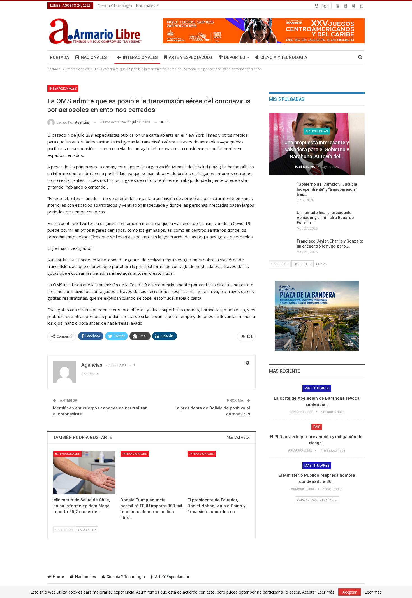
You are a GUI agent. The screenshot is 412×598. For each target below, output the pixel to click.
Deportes (234, 57)
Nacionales (145, 5)
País (316, 427)
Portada (59, 57)
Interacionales (140, 57)
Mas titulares (316, 388)
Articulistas (316, 131)
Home (58, 576)
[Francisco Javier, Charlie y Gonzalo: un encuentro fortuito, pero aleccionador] (281, 248)
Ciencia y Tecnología (115, 5)
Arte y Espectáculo (190, 57)
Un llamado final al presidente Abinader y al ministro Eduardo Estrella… (325, 217)
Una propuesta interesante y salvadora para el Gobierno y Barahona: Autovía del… (316, 149)
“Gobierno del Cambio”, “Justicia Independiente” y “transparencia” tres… (327, 189)
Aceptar (349, 592)
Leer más (373, 592)
